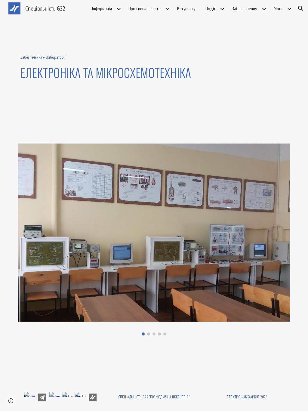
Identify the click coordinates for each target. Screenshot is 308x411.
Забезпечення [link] (244, 8)
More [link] (278, 8)
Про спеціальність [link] (144, 8)
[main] (154, 68)
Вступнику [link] (186, 8)
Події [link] (210, 8)
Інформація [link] (102, 8)
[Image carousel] (154, 239)
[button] (301, 8)
